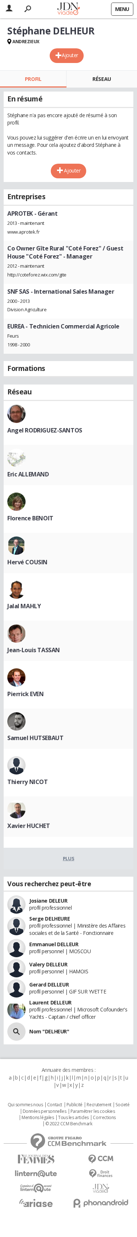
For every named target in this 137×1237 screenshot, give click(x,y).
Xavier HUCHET (28, 826)
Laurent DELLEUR (50, 1002)
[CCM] (101, 1159)
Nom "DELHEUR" (49, 1031)
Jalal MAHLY (24, 606)
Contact (54, 1104)
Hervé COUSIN (27, 562)
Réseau (101, 78)
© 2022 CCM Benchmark (68, 1123)
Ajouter (70, 55)
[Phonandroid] (101, 1203)
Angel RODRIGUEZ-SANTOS (44, 430)
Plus (68, 858)
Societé (122, 1104)
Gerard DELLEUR (49, 984)
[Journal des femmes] (36, 1159)
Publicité (74, 1104)
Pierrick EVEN (25, 694)
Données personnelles (44, 1111)
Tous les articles (73, 1117)
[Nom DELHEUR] (16, 1031)
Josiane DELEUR (48, 900)
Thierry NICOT (27, 782)
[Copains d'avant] (36, 1188)
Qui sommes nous (25, 1104)
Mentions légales (38, 1117)
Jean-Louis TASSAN (33, 650)
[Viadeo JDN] (101, 1188)
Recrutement (99, 1104)
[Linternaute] (36, 1173)
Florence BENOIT (30, 518)
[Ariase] (36, 1203)
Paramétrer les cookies (93, 1111)
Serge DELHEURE (49, 918)
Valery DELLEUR (48, 964)
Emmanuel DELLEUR (53, 944)
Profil (33, 78)
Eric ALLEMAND (28, 474)
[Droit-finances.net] (101, 1173)
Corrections (104, 1117)
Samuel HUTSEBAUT (35, 738)
